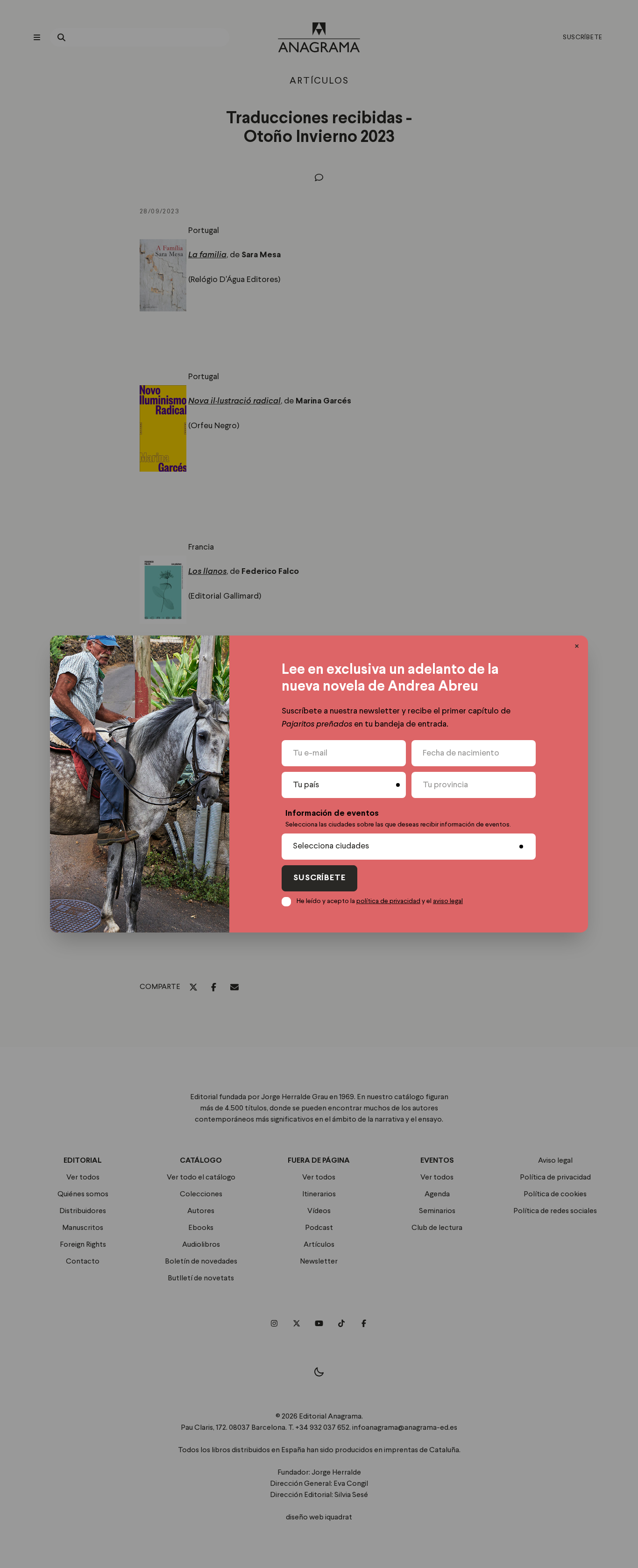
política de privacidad (388, 901)
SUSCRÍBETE (319, 878)
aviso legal (448, 901)
